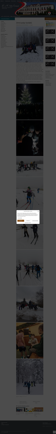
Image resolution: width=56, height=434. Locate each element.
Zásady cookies (27, 222)
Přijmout (20, 220)
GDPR (30, 222)
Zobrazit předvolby (35, 220)
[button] (38, 211)
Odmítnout (28, 220)
